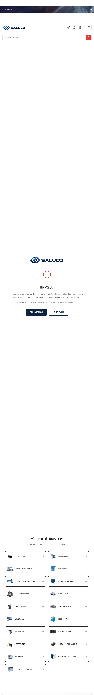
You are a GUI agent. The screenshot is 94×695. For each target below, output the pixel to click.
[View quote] (80, 27)
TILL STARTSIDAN (36, 312)
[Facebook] (87, 9)
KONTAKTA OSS (58, 312)
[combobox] (47, 37)
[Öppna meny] (89, 27)
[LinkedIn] (91, 9)
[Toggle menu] (81, 9)
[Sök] (88, 38)
